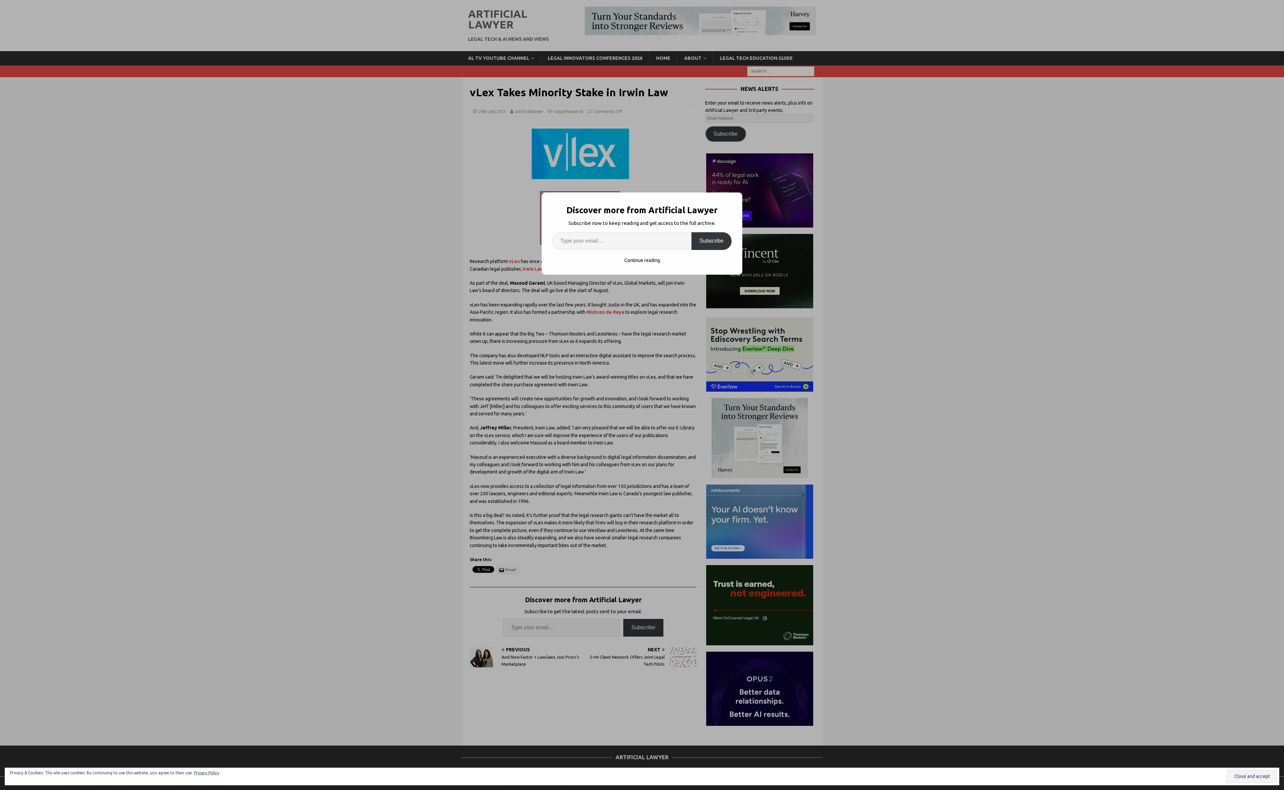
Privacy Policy (206, 773)
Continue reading (642, 260)
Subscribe (712, 241)
